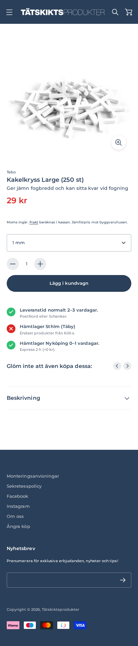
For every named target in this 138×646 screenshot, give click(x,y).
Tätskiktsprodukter (60, 609)
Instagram (18, 506)
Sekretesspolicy (24, 486)
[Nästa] (127, 366)
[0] (128, 12)
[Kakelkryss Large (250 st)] (69, 93)
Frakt (33, 222)
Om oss (15, 516)
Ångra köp (18, 526)
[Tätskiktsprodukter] (63, 11)
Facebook (17, 496)
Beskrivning (23, 398)
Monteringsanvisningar (33, 476)
